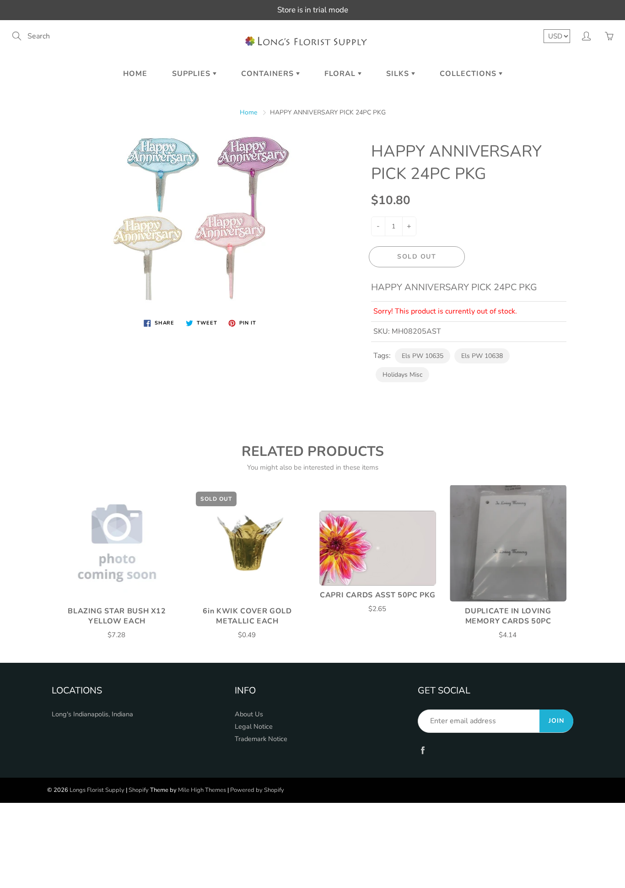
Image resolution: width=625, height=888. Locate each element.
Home (135, 74)
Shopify (139, 790)
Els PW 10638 (482, 356)
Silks (398, 74)
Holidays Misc (402, 374)
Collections (469, 74)
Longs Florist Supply (97, 790)
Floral (341, 74)
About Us (249, 714)
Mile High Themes (202, 790)
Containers (268, 74)
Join (556, 720)
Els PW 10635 (422, 356)
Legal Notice (254, 726)
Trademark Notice (261, 738)
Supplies (192, 74)
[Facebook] (423, 750)
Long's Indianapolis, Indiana (92, 714)
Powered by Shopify (257, 790)
